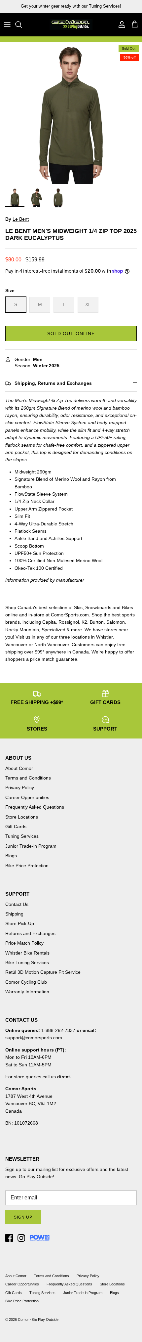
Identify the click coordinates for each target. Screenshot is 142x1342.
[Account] (120, 24)
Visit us (23, 637)
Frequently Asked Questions (34, 807)
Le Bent (21, 219)
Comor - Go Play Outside (38, 1319)
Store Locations (21, 817)
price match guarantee (53, 659)
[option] (71, 113)
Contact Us (16, 904)
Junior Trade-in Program (30, 846)
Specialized (53, 629)
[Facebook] (9, 1238)
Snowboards (98, 607)
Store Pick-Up (19, 923)
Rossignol (68, 622)
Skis (78, 607)
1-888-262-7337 (58, 1030)
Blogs (11, 855)
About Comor (19, 768)
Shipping (14, 914)
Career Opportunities (27, 797)
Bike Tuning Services (27, 962)
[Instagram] (21, 1238)
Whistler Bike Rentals (27, 953)
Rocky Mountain (22, 629)
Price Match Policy (24, 943)
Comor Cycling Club (26, 982)
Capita (49, 622)
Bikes (127, 607)
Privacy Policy (19, 787)
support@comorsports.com (33, 1037)
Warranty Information (27, 991)
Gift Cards (15, 826)
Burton (97, 622)
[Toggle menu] (7, 24)
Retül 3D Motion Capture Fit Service (43, 972)
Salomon (115, 622)
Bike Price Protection (27, 865)
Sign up (23, 1217)
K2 (84, 622)
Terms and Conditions (28, 778)
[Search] (22, 24)
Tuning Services (104, 6)
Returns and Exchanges (30, 933)
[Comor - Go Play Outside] (71, 24)
